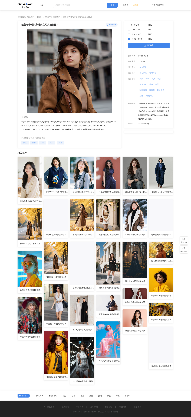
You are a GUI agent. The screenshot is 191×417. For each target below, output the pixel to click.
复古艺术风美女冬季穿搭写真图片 (162, 192)
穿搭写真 (39, 396)
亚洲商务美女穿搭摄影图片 (109, 314)
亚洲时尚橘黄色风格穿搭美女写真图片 (57, 377)
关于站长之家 (49, 407)
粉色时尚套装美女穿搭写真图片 (109, 361)
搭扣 (82, 396)
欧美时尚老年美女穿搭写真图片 (31, 337)
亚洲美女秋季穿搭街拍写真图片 (57, 277)
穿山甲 (127, 396)
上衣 (43, 142)
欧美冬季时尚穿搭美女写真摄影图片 (77, 17)
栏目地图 (123, 407)
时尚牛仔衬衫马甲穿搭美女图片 (57, 192)
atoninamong (143, 123)
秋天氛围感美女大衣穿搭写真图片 (83, 234)
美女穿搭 (143, 73)
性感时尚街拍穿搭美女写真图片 (162, 366)
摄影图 (152, 90)
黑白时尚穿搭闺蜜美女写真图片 (83, 329)
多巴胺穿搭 (53, 396)
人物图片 (47, 17)
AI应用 (125, 5)
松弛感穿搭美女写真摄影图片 (109, 192)
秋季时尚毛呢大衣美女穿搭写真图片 (31, 243)
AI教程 (135, 5)
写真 (153, 79)
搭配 (91, 396)
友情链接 (108, 407)
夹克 (51, 142)
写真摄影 (143, 90)
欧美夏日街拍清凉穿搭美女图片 (57, 324)
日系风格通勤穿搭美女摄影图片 (83, 192)
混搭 (65, 396)
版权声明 (94, 407)
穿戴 (118, 396)
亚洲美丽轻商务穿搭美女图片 (136, 330)
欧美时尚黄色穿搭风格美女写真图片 (162, 319)
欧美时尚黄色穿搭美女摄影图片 (162, 295)
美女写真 (143, 84)
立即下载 (148, 45)
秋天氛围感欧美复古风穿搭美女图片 (162, 261)
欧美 (159, 79)
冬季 (157, 84)
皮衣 (34, 142)
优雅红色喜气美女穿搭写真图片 (57, 234)
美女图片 (56, 17)
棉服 (60, 142)
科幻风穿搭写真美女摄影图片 (83, 381)
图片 (39, 17)
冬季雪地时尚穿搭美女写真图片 (162, 234)
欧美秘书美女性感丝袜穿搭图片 (83, 288)
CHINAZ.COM (100, 412)
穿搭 (141, 96)
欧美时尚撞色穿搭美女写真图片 (136, 302)
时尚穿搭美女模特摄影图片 (136, 192)
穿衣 (109, 396)
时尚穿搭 (152, 73)
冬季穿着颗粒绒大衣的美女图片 (136, 234)
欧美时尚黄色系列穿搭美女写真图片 (31, 290)
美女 (25, 142)
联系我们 (65, 407)
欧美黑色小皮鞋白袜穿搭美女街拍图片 (109, 288)
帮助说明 (137, 407)
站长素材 (30, 17)
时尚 (151, 84)
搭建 (100, 396)
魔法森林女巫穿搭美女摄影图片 (136, 281)
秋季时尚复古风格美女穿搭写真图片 (109, 234)
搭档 (73, 396)
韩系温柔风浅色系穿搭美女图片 (31, 201)
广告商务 (79, 407)
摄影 (147, 78)
